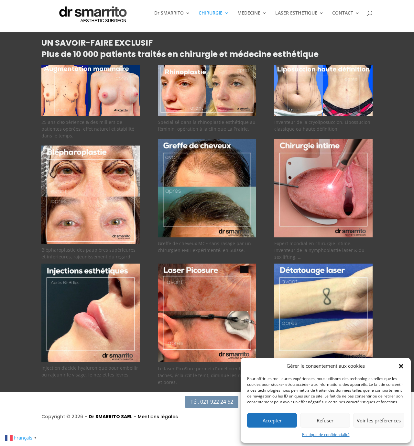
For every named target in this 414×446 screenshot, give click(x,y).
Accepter (272, 420)
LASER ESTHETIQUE (296, 13)
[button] (401, 366)
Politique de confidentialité (326, 434)
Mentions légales (158, 416)
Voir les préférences (379, 420)
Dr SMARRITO (169, 13)
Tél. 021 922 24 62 (212, 401)
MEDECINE (248, 13)
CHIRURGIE (211, 13)
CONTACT (342, 13)
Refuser (325, 420)
